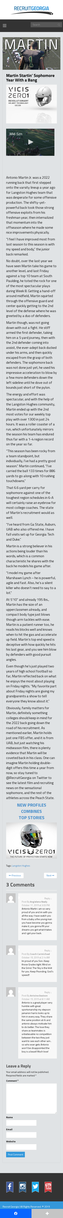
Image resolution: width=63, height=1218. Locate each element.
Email (9, 1129)
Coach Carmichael (40, 954)
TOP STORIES (31, 817)
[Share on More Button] (47, 1213)
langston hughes (21, 865)
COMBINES (31, 811)
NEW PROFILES (31, 805)
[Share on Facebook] (15, 1213)
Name (9, 1117)
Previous (16, 875)
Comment (12, 1080)
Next (49, 875)
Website (11, 1141)
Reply (47, 898)
